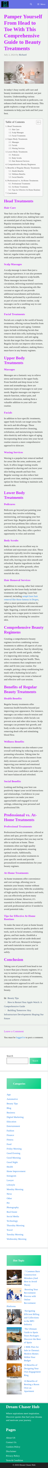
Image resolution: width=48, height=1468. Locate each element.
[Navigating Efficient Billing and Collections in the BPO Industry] (14, 1317)
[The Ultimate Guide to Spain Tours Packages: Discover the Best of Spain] (14, 1335)
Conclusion (12, 193)
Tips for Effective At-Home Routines (26, 190)
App (9, 1094)
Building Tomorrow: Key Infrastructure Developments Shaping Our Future (24, 1014)
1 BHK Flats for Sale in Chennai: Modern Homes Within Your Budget (31, 1354)
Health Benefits (18, 171)
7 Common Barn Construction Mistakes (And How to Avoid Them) (32, 1278)
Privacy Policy (13, 1456)
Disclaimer (11, 1451)
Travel (10, 1230)
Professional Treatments (21, 184)
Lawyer (10, 1180)
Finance (10, 1135)
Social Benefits (17, 177)
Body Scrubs (17, 158)
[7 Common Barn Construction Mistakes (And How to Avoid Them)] (14, 1278)
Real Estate (12, 1212)
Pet (8, 1203)
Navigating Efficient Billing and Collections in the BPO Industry (31, 1318)
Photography (13, 1207)
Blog (9, 1108)
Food (9, 1144)
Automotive (12, 1099)
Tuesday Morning (15, 1234)
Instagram (11, 1176)
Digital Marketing (15, 1117)
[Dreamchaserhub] (5, 4)
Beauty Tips (13, 998)
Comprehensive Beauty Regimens (21, 164)
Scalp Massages (18, 133)
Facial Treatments (18, 136)
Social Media (13, 1216)
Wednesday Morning (16, 1239)
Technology (12, 1221)
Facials (14, 145)
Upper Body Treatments (17, 139)
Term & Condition (14, 1460)
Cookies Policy (13, 1447)
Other (9, 1198)
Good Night (12, 1162)
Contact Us (11, 1442)
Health (10, 1167)
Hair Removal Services (20, 161)
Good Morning (14, 1158)
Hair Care (15, 130)
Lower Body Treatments (17, 152)
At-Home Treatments (20, 187)
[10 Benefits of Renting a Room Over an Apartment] (14, 1387)
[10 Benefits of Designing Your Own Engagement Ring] (14, 1371)
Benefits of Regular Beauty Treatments (23, 168)
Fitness (10, 1139)
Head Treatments (14, 126)
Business (11, 1112)
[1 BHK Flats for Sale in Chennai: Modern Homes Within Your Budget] (14, 1353)
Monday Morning (15, 1189)
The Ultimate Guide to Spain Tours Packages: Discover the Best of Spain (32, 1336)
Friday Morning (14, 1148)
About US (10, 1438)
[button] (31, 4)
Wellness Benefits (18, 174)
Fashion (10, 1130)
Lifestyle (11, 1185)
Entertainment (13, 1126)
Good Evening (13, 1153)
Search (10, 1056)
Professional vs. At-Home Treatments (22, 180)
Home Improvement (16, 1171)
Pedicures (15, 155)
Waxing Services (18, 148)
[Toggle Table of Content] (37, 122)
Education (11, 1121)
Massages (15, 142)
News (9, 1194)
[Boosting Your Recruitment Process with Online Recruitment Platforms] (14, 1296)
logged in (20, 1037)
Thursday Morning (15, 1225)
